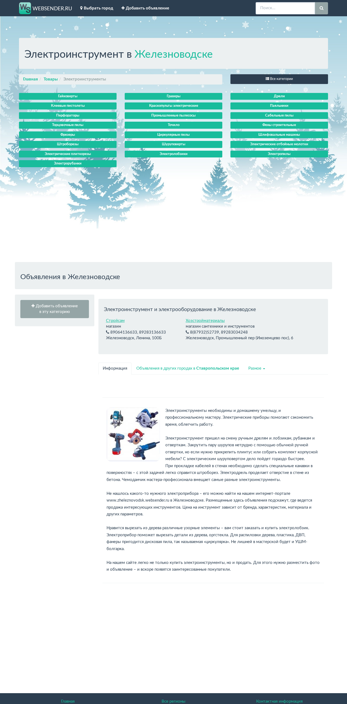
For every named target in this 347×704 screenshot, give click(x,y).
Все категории (281, 79)
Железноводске (173, 54)
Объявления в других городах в (187, 368)
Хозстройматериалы (205, 321)
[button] (54, 309)
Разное (255, 368)
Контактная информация (279, 701)
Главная (30, 79)
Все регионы (173, 701)
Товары (51, 79)
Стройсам (115, 321)
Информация (115, 368)
